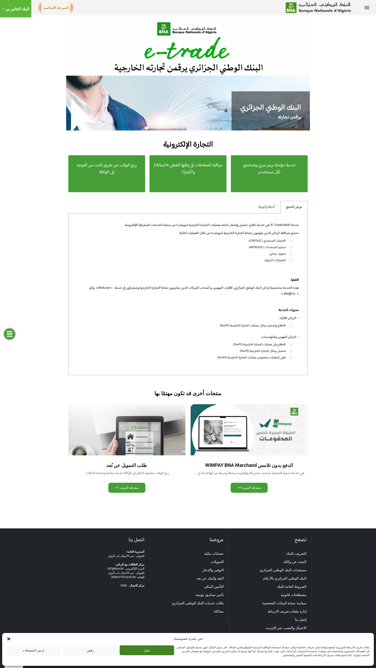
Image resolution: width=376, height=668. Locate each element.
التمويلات (217, 562)
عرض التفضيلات (34, 650)
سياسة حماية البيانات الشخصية (284, 603)
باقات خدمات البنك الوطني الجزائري (198, 603)
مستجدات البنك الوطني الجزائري (283, 570)
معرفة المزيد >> (249, 488)
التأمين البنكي (214, 586)
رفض (90, 650)
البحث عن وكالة (295, 562)
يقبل (147, 650)
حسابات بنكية (214, 553)
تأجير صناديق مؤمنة (210, 595)
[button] (9, 638)
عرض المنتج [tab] (294, 207)
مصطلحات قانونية (293, 595)
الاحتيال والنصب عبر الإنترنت (285, 628)
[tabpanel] (188, 294)
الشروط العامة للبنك (291, 586)
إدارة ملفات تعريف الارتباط (287, 611)
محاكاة (219, 611)
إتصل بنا (300, 620)
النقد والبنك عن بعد (210, 578)
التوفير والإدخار (213, 570)
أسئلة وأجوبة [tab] (266, 207)
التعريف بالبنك (296, 553)
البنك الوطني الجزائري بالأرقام (284, 578)
